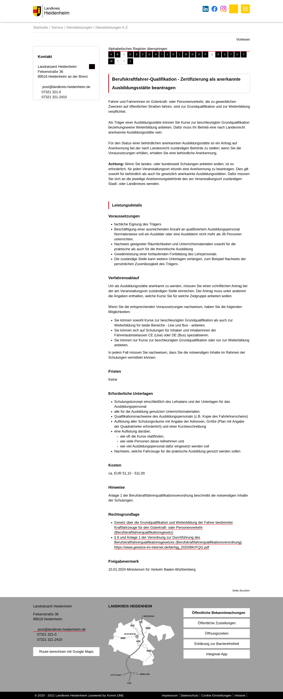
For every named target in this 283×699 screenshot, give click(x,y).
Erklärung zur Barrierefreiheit (216, 644)
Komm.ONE (115, 695)
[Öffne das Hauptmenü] (245, 8)
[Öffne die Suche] (233, 8)
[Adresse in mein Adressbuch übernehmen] (92, 66)
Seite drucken (241, 590)
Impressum (170, 695)
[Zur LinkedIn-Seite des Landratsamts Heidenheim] (205, 8)
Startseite (40, 27)
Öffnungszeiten (216, 633)
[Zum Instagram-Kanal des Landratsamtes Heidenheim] (223, 8)
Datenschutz (189, 695)
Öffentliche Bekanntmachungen (218, 613)
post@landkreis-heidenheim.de (66, 87)
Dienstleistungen (79, 27)
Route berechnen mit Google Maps (66, 652)
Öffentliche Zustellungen (217, 623)
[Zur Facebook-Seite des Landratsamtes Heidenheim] (214, 8)
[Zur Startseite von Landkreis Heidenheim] (51, 11)
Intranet (240, 695)
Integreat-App (216, 654)
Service (57, 27)
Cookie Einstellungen (216, 695)
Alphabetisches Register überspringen (137, 49)
